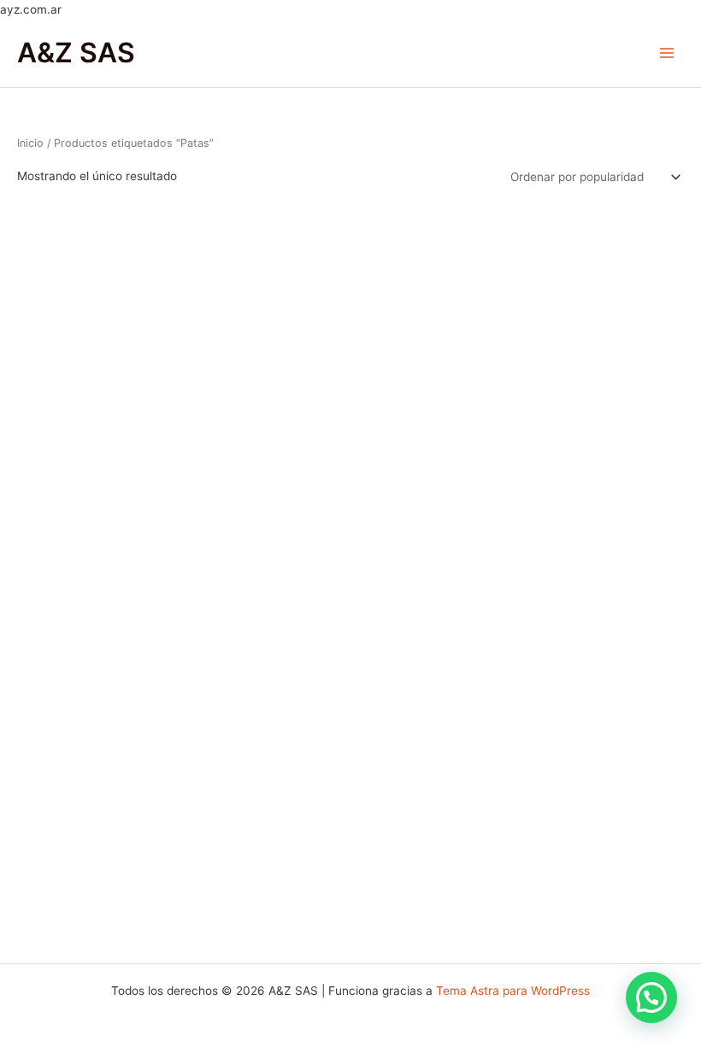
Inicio (30, 143)
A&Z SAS (76, 52)
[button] (651, 997)
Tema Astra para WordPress (513, 990)
